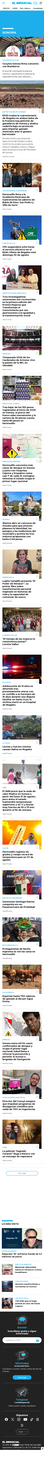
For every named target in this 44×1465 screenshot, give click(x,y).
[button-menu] (3, 3)
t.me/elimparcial (22, 1402)
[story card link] (22, 49)
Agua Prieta (8, 992)
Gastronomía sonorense (14, 191)
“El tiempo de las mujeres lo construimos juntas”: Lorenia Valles (18, 642)
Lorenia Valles (9, 635)
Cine (4, 1147)
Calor (5, 848)
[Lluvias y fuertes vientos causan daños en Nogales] (22, 729)
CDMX (14, 8)
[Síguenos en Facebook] (6, 1419)
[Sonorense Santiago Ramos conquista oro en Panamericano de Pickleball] (22, 884)
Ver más (22, 1173)
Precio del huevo (10, 404)
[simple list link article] (22, 1239)
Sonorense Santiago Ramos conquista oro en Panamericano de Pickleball (18, 905)
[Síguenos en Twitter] (12, 1419)
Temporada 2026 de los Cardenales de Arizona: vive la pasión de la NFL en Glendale (18, 361)
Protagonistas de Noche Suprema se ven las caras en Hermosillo (18, 952)
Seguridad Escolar (10, 60)
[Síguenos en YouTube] (25, 1419)
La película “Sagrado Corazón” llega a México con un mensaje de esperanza (18, 1154)
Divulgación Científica (13, 1097)
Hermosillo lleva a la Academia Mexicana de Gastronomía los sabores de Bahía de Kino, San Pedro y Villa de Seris (18, 200)
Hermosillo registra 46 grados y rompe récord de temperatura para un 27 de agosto (17, 856)
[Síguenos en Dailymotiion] (22, 1425)
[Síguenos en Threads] (37, 1419)
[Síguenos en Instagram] (18, 1419)
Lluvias (6, 743)
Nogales (6, 682)
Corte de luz (8, 243)
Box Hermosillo (10, 945)
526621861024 (21, 1366)
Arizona (6, 354)
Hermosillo (8, 577)
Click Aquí (22, 1378)
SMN (4, 787)
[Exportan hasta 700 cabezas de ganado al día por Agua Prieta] (22, 979)
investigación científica (14, 293)
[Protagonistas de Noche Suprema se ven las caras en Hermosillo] (22, 932)
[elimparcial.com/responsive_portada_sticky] (42, 1448)
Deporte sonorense (12, 898)
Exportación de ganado (14, 112)
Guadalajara (38, 8)
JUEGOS (6, 8)
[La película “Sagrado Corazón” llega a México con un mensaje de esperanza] (22, 1134)
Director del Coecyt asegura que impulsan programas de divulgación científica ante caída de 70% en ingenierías (18, 1105)
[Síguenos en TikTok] (31, 1419)
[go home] (22, 1441)
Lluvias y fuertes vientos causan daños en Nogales (17, 748)
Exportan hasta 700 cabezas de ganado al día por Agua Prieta (18, 999)
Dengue (6, 1040)
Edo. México (25, 8)
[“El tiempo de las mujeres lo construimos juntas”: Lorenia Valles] (22, 622)
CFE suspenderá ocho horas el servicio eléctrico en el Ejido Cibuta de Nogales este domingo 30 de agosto (19, 251)
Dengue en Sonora (11, 461)
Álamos (6, 519)
